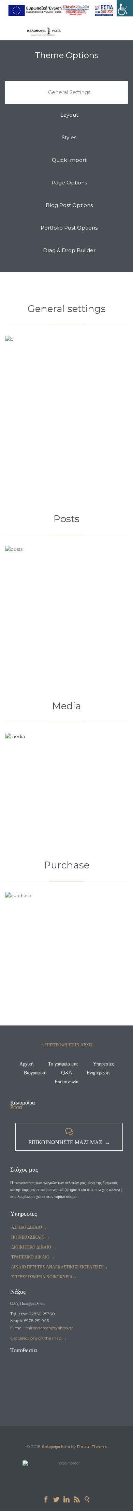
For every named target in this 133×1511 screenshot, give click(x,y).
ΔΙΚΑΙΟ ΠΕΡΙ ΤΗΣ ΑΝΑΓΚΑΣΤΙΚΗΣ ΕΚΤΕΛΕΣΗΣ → (59, 1266)
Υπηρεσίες (103, 1064)
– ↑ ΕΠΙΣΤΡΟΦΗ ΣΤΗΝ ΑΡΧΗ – (66, 1044)
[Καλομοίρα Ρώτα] (44, 31)
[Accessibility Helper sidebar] (125, 8)
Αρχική (26, 1064)
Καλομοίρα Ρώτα (56, 1446)
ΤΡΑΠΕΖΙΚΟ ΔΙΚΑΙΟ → (33, 1257)
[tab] (66, 92)
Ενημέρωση (98, 1073)
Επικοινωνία (66, 1082)
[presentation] (66, 92)
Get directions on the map (35, 1338)
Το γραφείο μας (63, 1064)
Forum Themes (92, 1446)
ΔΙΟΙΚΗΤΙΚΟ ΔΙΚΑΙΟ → (33, 1247)
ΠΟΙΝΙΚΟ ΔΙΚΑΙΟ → (30, 1237)
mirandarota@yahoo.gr (49, 1327)
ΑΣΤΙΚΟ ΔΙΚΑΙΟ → (29, 1227)
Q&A (66, 1073)
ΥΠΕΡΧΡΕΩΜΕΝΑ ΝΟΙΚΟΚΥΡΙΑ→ (44, 1276)
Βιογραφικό (35, 1073)
